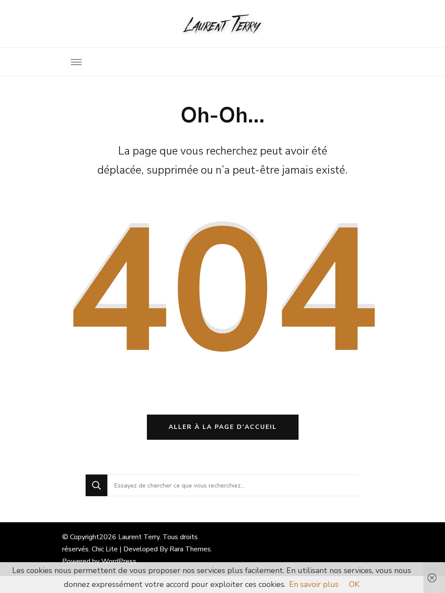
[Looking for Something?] (233, 485)
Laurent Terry (138, 537)
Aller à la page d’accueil (223, 427)
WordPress (118, 561)
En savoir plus (314, 584)
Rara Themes (190, 549)
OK (354, 584)
